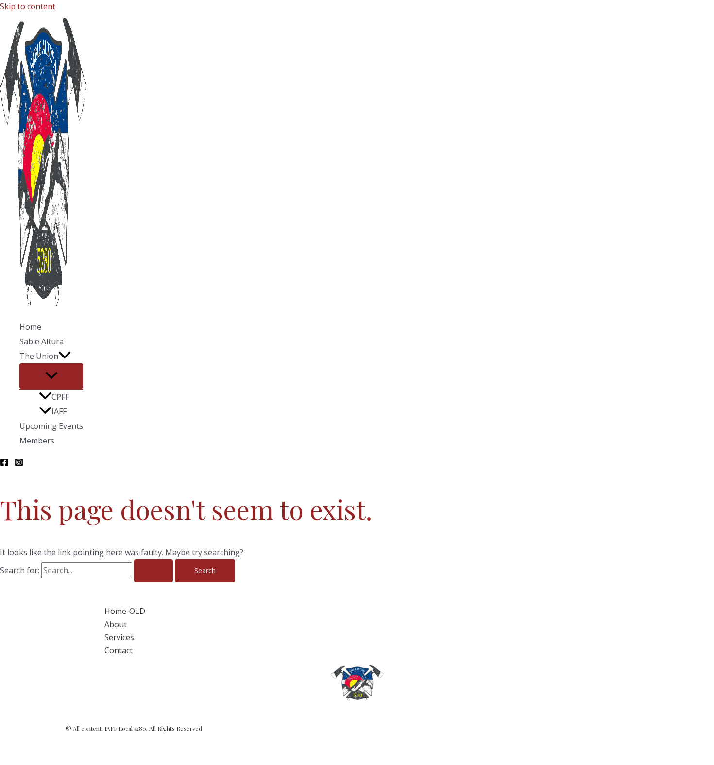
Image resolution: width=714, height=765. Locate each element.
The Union (38, 356)
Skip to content (27, 6)
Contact (118, 650)
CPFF (60, 396)
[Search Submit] (153, 570)
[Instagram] (19, 464)
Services (119, 637)
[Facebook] (4, 464)
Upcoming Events (51, 426)
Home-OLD (124, 611)
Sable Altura (41, 341)
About (115, 624)
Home (30, 327)
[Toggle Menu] (51, 376)
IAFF (59, 411)
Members (36, 440)
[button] (64, 356)
